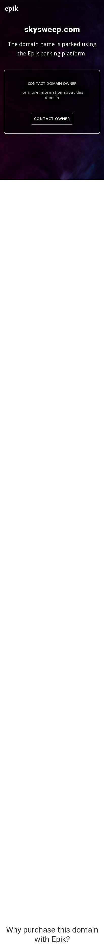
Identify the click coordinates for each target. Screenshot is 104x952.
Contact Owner (52, 118)
